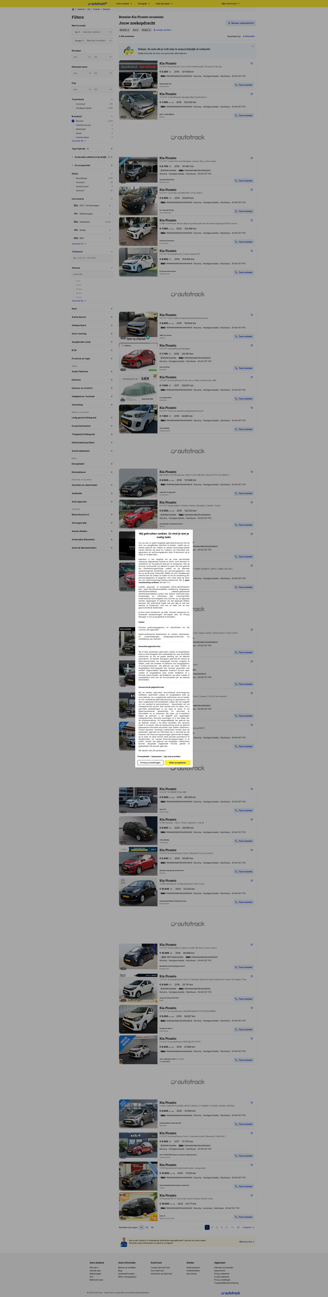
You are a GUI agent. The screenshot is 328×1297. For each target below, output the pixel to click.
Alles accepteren (177, 762)
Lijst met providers (172, 756)
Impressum (156, 756)
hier (168, 582)
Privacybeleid (143, 756)
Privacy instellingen (150, 762)
